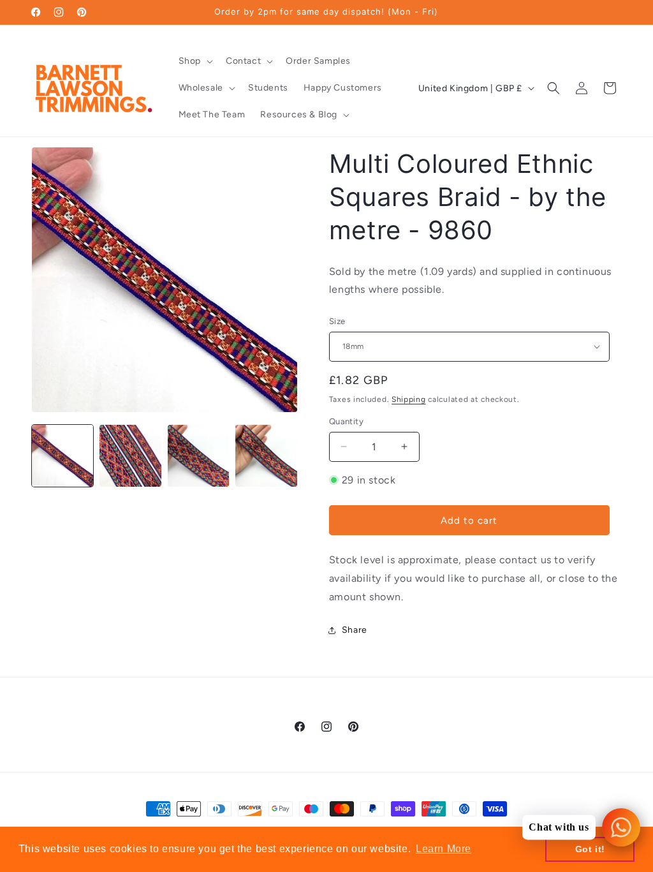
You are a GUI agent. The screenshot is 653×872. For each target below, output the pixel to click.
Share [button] (354, 629)
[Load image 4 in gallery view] (266, 455)
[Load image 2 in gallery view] (130, 455)
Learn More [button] (443, 848)
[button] (194, 61)
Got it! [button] (590, 849)
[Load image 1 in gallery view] (62, 455)
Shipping (409, 399)
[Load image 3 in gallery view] (198, 455)
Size (337, 321)
